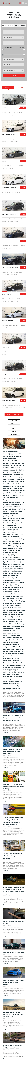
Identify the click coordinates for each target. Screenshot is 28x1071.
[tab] (8, 87)
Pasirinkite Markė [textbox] (8, 37)
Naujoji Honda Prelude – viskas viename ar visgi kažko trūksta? (13, 982)
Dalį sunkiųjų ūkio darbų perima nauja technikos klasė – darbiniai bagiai (13, 1014)
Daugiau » (5, 699)
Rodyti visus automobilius (14, 414)
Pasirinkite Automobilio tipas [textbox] (11, 32)
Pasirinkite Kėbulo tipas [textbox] (9, 64)
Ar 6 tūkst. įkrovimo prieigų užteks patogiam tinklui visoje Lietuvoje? (13, 786)
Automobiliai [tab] (9, 25)
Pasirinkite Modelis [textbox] (8, 43)
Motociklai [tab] (21, 25)
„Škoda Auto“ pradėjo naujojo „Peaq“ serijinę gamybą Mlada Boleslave (13, 856)
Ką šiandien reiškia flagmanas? (13, 952)
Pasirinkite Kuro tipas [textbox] (9, 59)
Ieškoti (14, 75)
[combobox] (13, 32)
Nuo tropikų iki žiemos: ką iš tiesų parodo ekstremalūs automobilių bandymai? (13, 718)
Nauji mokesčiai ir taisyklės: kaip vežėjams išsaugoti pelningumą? (12, 751)
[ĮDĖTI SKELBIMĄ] (20, 2)
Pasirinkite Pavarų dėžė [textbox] (9, 70)
